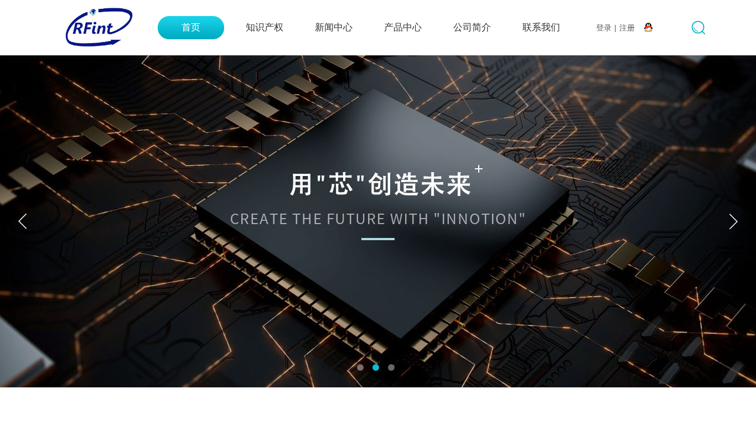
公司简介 (472, 27)
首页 (191, 27)
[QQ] (648, 27)
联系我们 (541, 27)
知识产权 (264, 27)
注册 (627, 27)
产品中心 (403, 27)
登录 (604, 27)
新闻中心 (334, 27)
